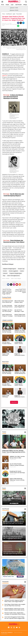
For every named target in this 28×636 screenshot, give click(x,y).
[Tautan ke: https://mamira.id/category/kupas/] (25, 488)
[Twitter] (11, 284)
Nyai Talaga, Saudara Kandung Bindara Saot (12, 499)
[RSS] (20, 284)
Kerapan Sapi (21, 268)
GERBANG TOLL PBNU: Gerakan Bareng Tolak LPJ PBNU (20, 331)
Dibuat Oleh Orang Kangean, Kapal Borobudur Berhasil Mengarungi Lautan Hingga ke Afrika (19, 301)
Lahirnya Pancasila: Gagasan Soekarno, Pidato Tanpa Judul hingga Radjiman (7, 291)
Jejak (11, 24)
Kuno (13, 24)
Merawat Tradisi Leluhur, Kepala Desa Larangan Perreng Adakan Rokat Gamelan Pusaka (15, 613)
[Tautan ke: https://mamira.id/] (25, 432)
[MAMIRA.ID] (14, 1)
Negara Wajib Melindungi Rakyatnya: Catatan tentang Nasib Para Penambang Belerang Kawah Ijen (7, 354)
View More (14, 402)
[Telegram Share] (23, 23)
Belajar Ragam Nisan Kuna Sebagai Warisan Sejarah (20, 290)
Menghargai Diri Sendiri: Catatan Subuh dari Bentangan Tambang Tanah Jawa (20, 343)
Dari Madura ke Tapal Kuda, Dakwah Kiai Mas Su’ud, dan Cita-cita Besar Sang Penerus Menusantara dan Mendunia (7, 301)
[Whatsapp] (18, 26)
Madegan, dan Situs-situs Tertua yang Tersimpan (7, 310)
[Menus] (2, 1)
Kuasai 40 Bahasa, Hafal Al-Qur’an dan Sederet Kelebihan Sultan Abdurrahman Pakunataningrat (14, 609)
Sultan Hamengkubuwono (13, 275)
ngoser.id (4, 75)
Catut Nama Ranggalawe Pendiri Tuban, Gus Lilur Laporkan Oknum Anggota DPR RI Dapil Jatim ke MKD (15, 617)
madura (22, 271)
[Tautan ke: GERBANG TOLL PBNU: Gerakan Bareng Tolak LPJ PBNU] (5, 458)
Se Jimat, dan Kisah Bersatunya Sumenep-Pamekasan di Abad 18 (7, 306)
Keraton (5, 271)
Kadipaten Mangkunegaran (9, 268)
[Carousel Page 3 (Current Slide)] (14, 503)
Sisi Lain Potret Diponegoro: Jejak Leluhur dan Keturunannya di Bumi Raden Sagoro (20, 310)
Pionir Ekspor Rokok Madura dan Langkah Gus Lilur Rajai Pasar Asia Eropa (14, 605)
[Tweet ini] (21, 23)
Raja (4, 275)
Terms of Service (18, 632)
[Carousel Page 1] (10, 503)
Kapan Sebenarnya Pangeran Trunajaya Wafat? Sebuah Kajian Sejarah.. (7, 315)
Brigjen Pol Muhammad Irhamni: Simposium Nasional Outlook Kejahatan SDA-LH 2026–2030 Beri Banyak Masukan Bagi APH (20, 354)
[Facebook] (8, 284)
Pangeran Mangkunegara (15, 273)
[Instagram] (14, 284)
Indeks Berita (4, 633)
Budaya (3, 24)
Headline (7, 24)
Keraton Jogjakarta (13, 271)
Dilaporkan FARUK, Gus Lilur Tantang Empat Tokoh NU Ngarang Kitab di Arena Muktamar (6, 331)
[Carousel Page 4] (16, 503)
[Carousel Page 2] (12, 503)
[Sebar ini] (18, 23)
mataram (5, 273)
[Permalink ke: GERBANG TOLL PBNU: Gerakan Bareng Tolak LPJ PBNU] (20, 326)
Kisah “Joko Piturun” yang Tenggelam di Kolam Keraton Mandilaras (20, 306)
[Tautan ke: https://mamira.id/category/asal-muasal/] (25, 509)
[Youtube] (17, 284)
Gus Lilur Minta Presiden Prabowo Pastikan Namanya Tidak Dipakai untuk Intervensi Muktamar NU (7, 343)
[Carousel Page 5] (17, 503)
